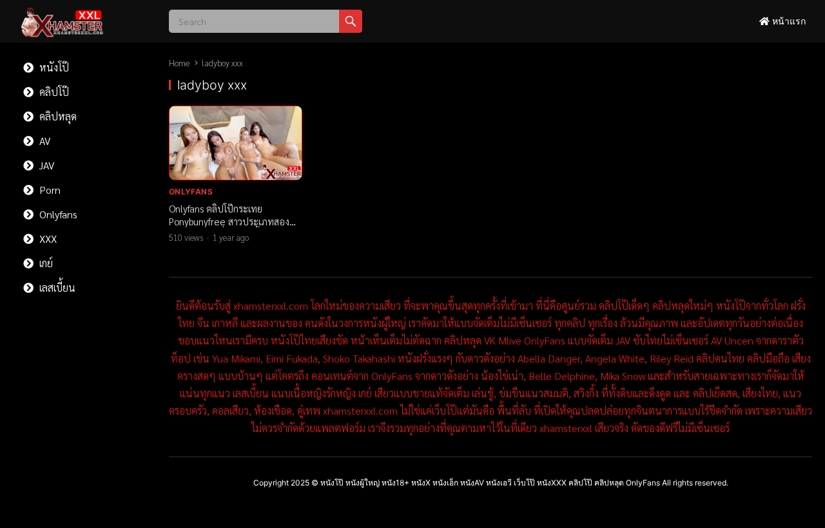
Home (179, 62)
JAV (45, 165)
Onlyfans (57, 214)
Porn (49, 189)
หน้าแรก (788, 20)
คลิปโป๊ (53, 92)
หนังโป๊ (53, 67)
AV (43, 140)
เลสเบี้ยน (56, 287)
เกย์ (45, 263)
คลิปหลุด (57, 116)
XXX (47, 238)
